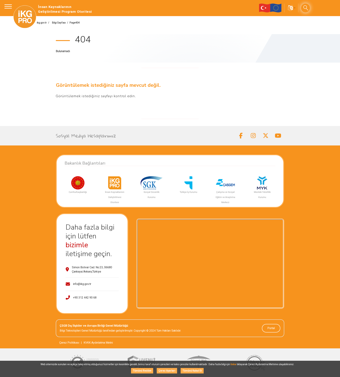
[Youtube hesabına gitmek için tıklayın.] (278, 136)
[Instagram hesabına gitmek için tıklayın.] (253, 136)
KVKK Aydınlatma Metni (98, 342)
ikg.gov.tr (42, 22)
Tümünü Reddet (142, 370)
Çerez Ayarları (166, 370)
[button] (291, 8)
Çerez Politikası (69, 342)
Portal (271, 328)
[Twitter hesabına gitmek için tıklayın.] (265, 136)
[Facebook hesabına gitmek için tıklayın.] (241, 136)
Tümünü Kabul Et (192, 370)
